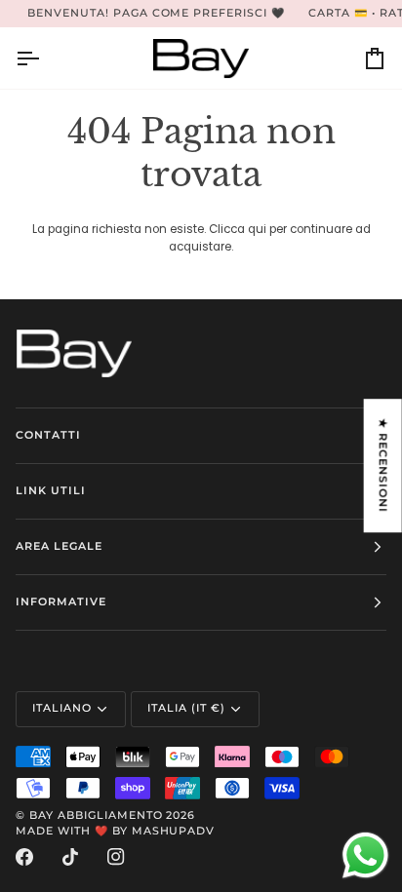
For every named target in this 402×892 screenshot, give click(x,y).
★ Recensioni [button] (383, 465)
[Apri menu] (45, 58)
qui (257, 229)
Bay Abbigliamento (96, 815)
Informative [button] (61, 602)
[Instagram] (116, 857)
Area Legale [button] (59, 546)
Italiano (62, 708)
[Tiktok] (70, 857)
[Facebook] (24, 857)
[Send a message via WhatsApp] (365, 855)
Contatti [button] (48, 435)
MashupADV (174, 831)
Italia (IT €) (186, 708)
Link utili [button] (51, 491)
